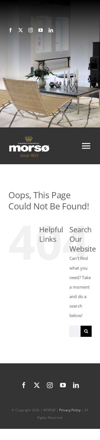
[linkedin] (51, 30)
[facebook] (10, 30)
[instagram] (30, 30)
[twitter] (20, 30)
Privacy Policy (70, 410)
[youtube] (40, 30)
